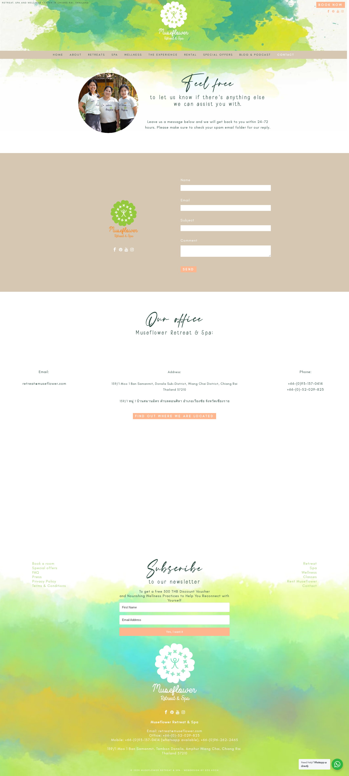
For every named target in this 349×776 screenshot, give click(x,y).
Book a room (43, 563)
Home (58, 54)
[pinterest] (333, 11)
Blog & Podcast (255, 54)
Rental (190, 54)
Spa (114, 54)
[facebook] (328, 11)
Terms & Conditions (49, 586)
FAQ (35, 572)
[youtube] (338, 11)
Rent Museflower (302, 581)
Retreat (310, 563)
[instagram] (342, 11)
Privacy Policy (44, 581)
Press (37, 577)
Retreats (96, 54)
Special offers (218, 54)
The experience (163, 54)
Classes (310, 577)
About (76, 54)
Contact (285, 54)
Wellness (133, 54)
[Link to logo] (173, 30)
